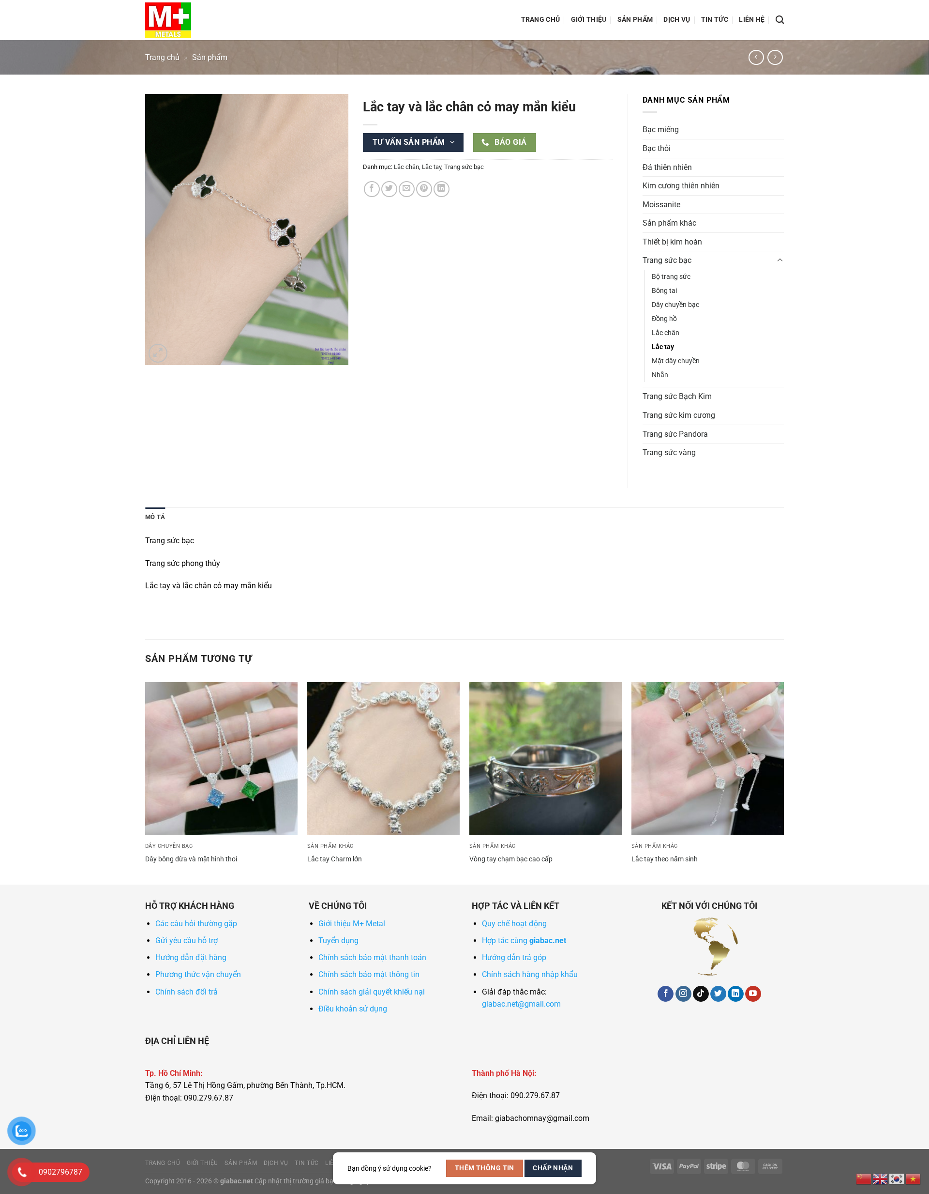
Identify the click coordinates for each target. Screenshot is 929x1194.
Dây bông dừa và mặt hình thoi (191, 859)
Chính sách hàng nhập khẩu (530, 974)
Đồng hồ (664, 319)
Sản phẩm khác (669, 223)
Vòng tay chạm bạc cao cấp (511, 859)
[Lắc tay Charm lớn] (383, 758)
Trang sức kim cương (679, 415)
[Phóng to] (158, 353)
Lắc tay (431, 166)
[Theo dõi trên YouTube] (753, 994)
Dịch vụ (676, 19)
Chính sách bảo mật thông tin (369, 974)
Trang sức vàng (669, 452)
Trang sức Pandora (675, 434)
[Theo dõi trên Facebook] (666, 994)
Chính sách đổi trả (186, 991)
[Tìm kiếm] (780, 20)
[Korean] (897, 1178)
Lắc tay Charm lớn (334, 859)
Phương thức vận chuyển (198, 974)
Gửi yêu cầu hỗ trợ (186, 940)
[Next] (783, 782)
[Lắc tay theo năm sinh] (707, 758)
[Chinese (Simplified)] (864, 1178)
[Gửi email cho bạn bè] (407, 189)
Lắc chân (406, 166)
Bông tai (664, 291)
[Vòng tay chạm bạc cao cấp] (545, 758)
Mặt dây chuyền (676, 361)
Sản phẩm (635, 19)
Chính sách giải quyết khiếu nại (371, 991)
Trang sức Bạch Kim (677, 396)
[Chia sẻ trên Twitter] (389, 189)
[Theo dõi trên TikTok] (701, 994)
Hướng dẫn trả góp (514, 957)
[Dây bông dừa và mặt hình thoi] (221, 758)
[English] (880, 1178)
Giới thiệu (589, 19)
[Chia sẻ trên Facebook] (372, 189)
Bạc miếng (661, 129)
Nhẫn (660, 375)
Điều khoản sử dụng (352, 1008)
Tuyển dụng (338, 940)
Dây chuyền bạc (675, 305)
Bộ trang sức (671, 277)
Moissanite (661, 204)
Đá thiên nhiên (667, 167)
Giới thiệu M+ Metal (351, 923)
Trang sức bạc (464, 166)
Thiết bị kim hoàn (672, 241)
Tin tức (714, 19)
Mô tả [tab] (155, 516)
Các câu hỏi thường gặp (196, 923)
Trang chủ (540, 19)
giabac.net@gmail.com (521, 1004)
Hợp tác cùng (524, 940)
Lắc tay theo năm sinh (664, 859)
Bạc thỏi (657, 148)
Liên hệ (751, 19)
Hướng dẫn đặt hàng (190, 957)
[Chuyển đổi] (780, 260)
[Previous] (145, 782)
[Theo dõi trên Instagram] (683, 994)
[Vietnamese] (913, 1178)
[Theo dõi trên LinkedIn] (736, 994)
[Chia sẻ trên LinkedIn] (442, 189)
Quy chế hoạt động (514, 923)
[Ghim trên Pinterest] (424, 189)
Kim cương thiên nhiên (681, 185)
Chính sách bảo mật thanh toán (372, 957)
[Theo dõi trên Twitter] (718, 994)
